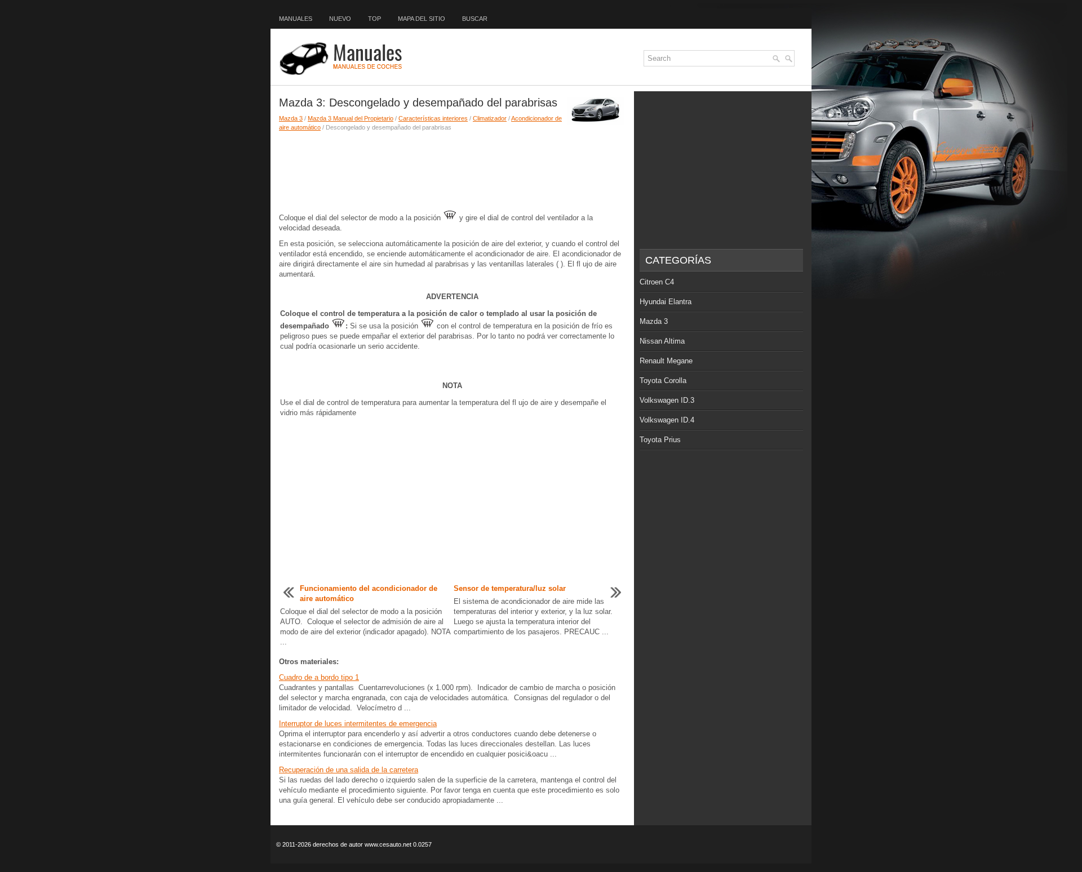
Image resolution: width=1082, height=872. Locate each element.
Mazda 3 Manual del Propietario (350, 118)
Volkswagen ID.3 (667, 400)
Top (374, 18)
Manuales (295, 18)
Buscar (474, 18)
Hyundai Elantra (665, 301)
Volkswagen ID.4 (667, 420)
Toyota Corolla (663, 380)
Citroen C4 (657, 282)
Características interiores (433, 118)
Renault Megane (666, 361)
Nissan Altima (662, 341)
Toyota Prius (660, 439)
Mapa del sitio (421, 18)
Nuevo (340, 18)
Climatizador (490, 118)
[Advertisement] (452, 171)
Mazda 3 (291, 118)
